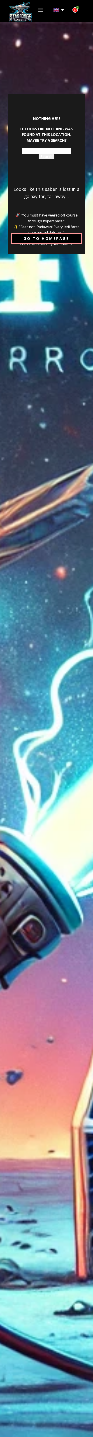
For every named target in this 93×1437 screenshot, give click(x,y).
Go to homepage (46, 238)
